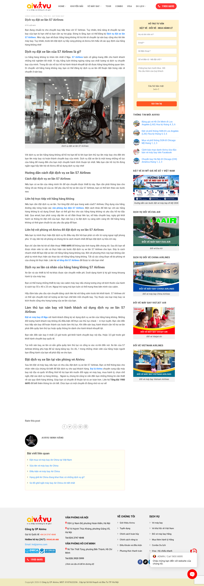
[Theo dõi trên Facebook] (140, 561)
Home (61, 6)
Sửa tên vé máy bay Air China (44, 465)
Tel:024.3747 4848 (74, 537)
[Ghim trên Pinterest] (80, 426)
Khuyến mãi (76, 6)
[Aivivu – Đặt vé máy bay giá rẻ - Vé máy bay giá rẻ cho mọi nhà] (39, 6)
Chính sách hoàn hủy (129, 534)
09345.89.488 (52, 539)
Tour (108, 6)
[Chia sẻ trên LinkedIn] (85, 426)
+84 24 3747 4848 (48, 534)
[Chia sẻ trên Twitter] (69, 426)
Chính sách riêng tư (129, 539)
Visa (129, 6)
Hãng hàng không (33, 16)
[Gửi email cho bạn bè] (75, 426)
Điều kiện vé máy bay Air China (45, 471)
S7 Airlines (77, 57)
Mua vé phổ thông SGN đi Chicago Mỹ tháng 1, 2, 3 (159, 141)
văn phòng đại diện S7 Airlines (68, 208)
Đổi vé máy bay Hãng (161, 534)
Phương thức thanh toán (131, 551)
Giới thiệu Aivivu (127, 523)
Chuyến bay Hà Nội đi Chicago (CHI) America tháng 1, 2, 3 (159, 160)
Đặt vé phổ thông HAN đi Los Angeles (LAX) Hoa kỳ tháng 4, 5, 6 (160, 132)
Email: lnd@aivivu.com (36, 544)
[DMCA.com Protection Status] (32, 550)
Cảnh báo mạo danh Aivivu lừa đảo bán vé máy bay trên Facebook (159, 151)
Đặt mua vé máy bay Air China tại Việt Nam (51, 460)
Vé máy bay (93, 6)
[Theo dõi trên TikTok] (145, 561)
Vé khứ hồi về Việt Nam (163, 528)
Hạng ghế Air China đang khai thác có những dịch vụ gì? (57, 477)
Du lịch (140, 6)
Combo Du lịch (159, 545)
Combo (119, 6)
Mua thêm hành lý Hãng (163, 539)
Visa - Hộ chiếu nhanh (162, 551)
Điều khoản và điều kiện (131, 545)
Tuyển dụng (125, 528)
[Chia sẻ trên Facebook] (64, 426)
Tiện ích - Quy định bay (53, 16)
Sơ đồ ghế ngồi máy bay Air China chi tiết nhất (52, 483)
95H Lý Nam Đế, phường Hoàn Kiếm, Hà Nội (88, 523)
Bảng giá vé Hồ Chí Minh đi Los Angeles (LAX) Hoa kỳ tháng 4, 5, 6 (158, 123)
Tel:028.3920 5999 (74, 558)
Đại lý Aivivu (96, 368)
